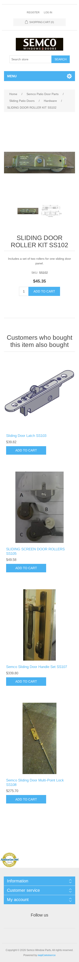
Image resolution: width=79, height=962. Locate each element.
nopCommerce (47, 955)
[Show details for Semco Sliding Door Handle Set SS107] (39, 625)
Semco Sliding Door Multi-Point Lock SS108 (35, 782)
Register (33, 12)
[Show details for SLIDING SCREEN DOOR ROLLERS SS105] (39, 507)
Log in (48, 12)
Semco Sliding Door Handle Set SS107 (36, 667)
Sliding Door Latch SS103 (26, 436)
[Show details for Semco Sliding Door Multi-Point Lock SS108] (39, 738)
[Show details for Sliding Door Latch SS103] (39, 394)
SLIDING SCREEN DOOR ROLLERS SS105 (35, 551)
